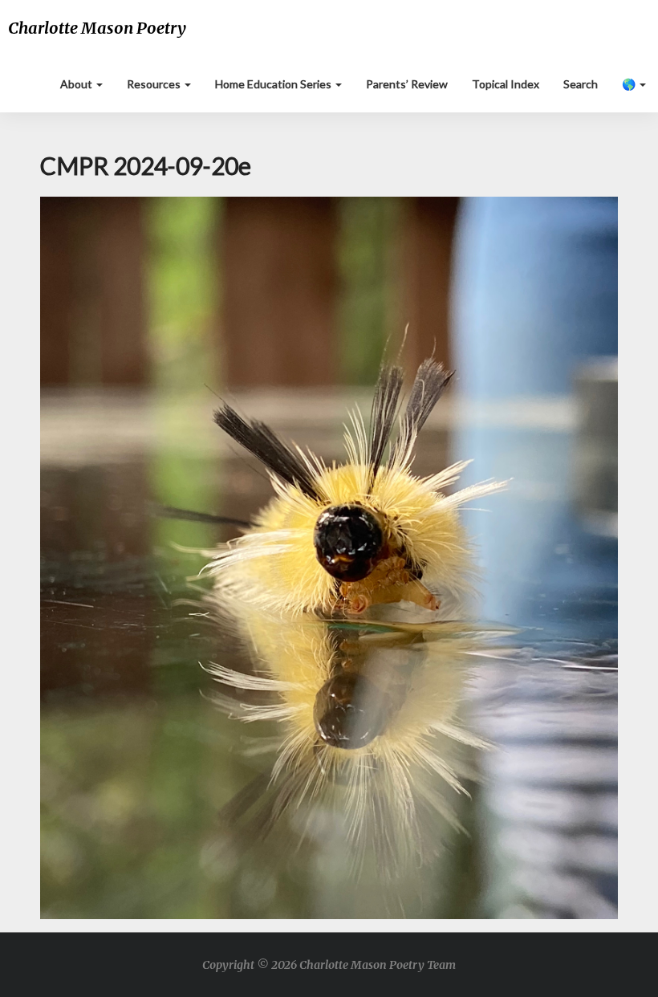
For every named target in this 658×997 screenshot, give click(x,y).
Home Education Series (274, 84)
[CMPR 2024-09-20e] (329, 562)
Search (580, 84)
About (77, 84)
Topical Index (505, 84)
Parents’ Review (407, 84)
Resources (155, 84)
